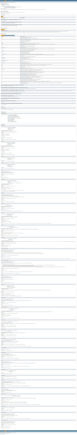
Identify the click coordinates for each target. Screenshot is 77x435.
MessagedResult (3, 69)
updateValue (21, 81)
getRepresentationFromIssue (23, 58)
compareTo (2, 94)
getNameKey (17, 94)
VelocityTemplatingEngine (9, 31)
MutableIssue (32, 79)
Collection (23, 69)
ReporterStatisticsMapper (51, 31)
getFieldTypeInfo (3, 384)
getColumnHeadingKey (22, 42)
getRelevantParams (22, 57)
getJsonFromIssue (3, 399)
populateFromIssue (22, 74)
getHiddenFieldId (8, 88)
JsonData (2, 52)
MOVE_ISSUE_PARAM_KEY (3, 25)
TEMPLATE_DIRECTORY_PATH (14, 25)
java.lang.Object (2, 5)
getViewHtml (21, 64)
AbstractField (18, 19)
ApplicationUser (20, 9)
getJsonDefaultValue (22, 52)
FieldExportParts (3, 58)
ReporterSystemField (3, 31)
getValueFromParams (22, 62)
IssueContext (26, 52)
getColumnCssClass (3, 88)
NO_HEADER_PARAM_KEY (8, 25)
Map (32, 43)
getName (14, 94)
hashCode (20, 94)
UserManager (9, 120)
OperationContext (10, 180)
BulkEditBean (26, 37)
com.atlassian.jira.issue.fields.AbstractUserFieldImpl (9, 7)
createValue (21, 40)
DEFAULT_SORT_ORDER (22, 18)
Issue (23, 40)
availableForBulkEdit (22, 37)
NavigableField (13, 9)
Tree (7, 0)
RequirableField (25, 9)
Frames (7, 1)
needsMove (21, 69)
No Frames (9, 1)
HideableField (9, 9)
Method (8, 2)
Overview (1, 0)
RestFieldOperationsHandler (6, 407)
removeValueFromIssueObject (4, 255)
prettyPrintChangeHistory (27, 88)
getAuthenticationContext (9, 94)
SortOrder (4, 18)
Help (13, 0)
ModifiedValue (35, 81)
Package (3, 0)
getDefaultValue (22, 47)
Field (4, 2)
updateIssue (21, 79)
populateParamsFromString (23, 76)
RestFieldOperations (33, 9)
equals (4, 94)
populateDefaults (22, 71)
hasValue (21, 66)
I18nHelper (9, 181)
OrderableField (17, 9)
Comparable (44, 9)
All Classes (13, 1)
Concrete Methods (12, 35)
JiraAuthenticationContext (39, 31)
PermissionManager (18, 31)
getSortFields (17, 88)
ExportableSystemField (3, 9)
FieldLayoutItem (26, 43)
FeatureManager (9, 119)
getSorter (2, 364)
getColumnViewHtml (22, 43)
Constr (6, 2)
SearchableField (38, 9)
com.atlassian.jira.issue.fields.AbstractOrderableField (8, 6)
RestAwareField (29, 9)
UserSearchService (62, 31)
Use (6, 0)
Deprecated (10, 0)
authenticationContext (3, 20)
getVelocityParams (22, 88)
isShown (2, 174)
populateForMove (3, 243)
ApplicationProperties (27, 31)
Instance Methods (7, 35)
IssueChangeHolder (43, 81)
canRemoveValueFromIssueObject (4, 268)
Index (12, 0)
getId (12, 94)
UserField (41, 9)
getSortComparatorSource (13, 88)
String (2, 37)
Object (4, 57)
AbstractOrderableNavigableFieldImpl (23, 87)
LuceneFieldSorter (5, 361)
